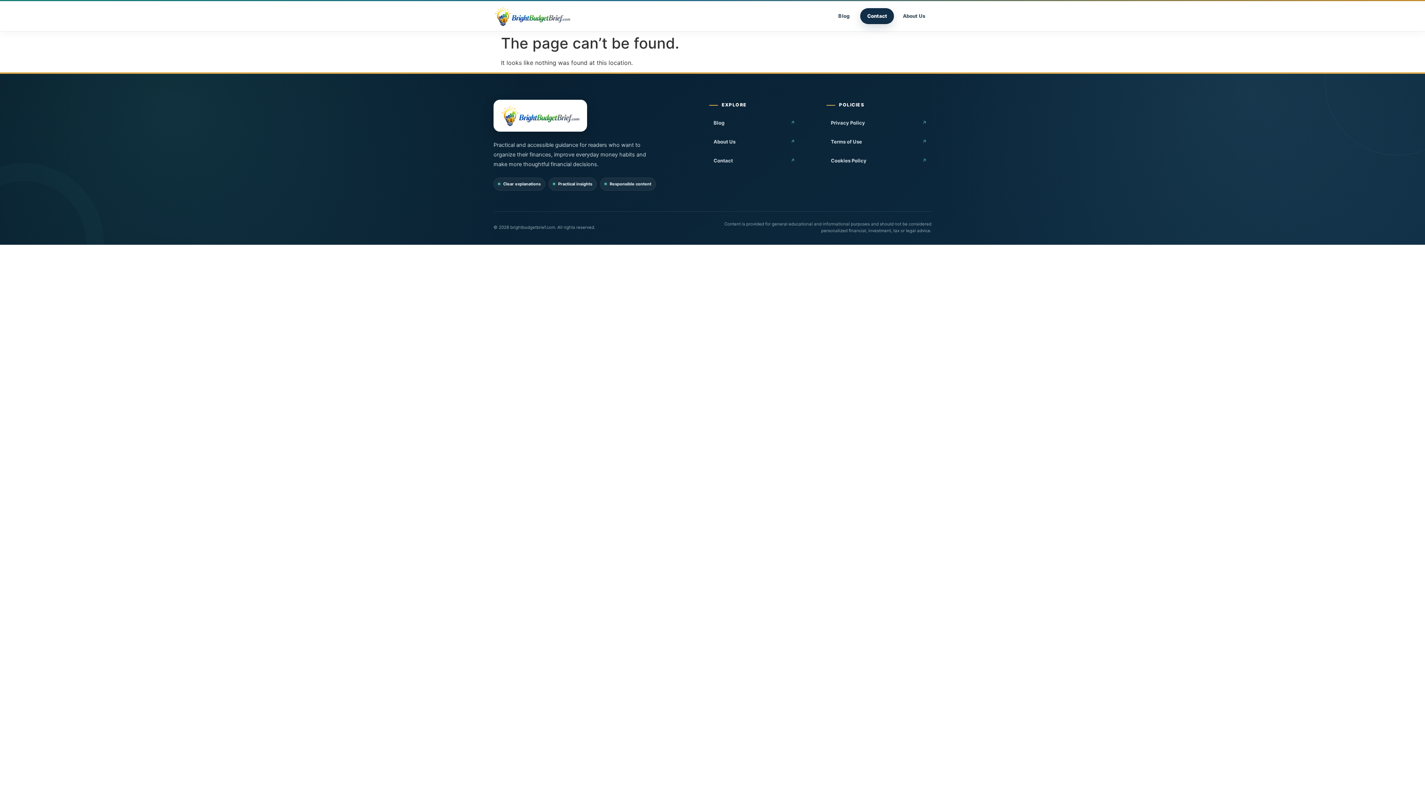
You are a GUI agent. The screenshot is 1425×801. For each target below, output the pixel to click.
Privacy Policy (848, 123)
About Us (914, 16)
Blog (844, 16)
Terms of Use (846, 142)
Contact (877, 16)
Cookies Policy (849, 161)
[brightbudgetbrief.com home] (532, 16)
